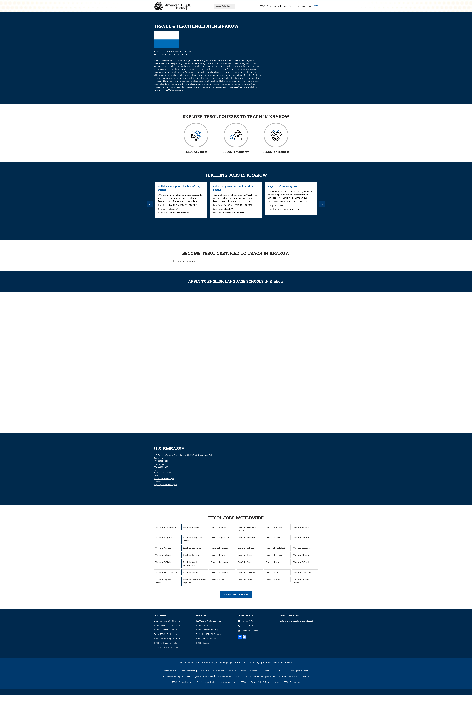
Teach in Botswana (219, 562)
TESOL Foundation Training (166, 629)
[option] (181, 200)
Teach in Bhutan (301, 555)
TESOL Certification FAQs (207, 629)
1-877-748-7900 (303, 6)
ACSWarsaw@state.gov (164, 478)
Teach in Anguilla (163, 537)
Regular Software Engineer (228, 186)
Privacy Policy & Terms (260, 682)
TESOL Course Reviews (182, 682)
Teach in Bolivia (163, 562)
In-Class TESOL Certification (166, 647)
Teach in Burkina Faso (166, 572)
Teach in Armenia (246, 537)
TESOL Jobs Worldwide (206, 638)
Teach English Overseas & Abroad (243, 671)
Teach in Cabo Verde (302, 572)
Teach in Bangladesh (275, 548)
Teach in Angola (301, 527)
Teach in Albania (191, 527)
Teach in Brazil (245, 562)
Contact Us (248, 620)
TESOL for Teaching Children (167, 638)
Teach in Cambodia (219, 572)
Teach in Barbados (301, 548)
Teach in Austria (163, 548)
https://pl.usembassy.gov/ (165, 484)
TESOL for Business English (166, 643)
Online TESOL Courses (273, 671)
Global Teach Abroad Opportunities (259, 676)
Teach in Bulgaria (301, 562)
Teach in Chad (217, 579)
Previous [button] (150, 204)
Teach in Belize (218, 555)
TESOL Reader (202, 643)
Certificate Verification (206, 682)
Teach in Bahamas (219, 548)
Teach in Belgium (191, 555)
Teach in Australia (302, 537)
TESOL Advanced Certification (167, 625)
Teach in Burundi (191, 572)
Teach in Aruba (273, 537)
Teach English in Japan (172, 676)
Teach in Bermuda (274, 555)
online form (189, 261)
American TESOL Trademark (287, 682)
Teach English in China (298, 671)
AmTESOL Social (250, 630)
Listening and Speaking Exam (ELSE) (296, 620)
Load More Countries (236, 594)
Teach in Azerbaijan (192, 548)
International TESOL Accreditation (294, 676)
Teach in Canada (273, 572)
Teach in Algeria (218, 527)
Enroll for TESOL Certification (167, 620)
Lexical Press (287, 6)
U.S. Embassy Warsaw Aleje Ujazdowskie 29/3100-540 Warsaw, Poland (184, 455)
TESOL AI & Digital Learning (208, 620)
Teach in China (273, 579)
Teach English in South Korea (200, 676)
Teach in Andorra (274, 527)
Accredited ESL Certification (211, 671)
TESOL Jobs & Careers (206, 625)
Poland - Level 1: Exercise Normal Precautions (174, 51)
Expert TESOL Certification (165, 634)
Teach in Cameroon (247, 572)
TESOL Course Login (269, 6)
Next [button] (322, 204)
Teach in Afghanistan (165, 527)
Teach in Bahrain (246, 548)
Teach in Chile (245, 579)
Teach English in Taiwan (228, 676)
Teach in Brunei (273, 562)
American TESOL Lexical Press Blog (179, 671)
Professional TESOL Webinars (209, 634)
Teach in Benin (245, 555)
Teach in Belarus (163, 555)
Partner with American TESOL (233, 682)
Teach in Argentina (220, 537)
